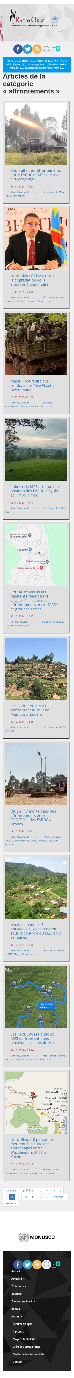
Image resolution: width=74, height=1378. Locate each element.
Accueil (15, 1271)
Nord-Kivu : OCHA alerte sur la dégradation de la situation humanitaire (34, 280)
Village (16, 954)
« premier (11, 1190)
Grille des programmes (27, 1346)
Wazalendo (34, 406)
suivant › (59, 1197)
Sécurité (14, 191)
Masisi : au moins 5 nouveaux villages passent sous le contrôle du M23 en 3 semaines (35, 931)
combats (47, 402)
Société (14, 621)
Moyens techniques (25, 1339)
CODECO (9, 840)
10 (25, 1197)
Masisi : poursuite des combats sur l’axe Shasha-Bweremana (33, 385)
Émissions (17, 1286)
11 (33, 1197)
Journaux (17, 1293)
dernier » (10, 1203)
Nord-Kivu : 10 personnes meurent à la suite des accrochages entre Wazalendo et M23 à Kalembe (32, 1148)
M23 (61, 191)
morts (43, 1173)
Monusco (55, 836)
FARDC (8, 195)
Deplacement (44, 301)
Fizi (6, 625)
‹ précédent (28, 1190)
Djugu (49, 840)
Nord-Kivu (35, 1059)
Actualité (24, 191)
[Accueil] (34, 18)
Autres (15, 1316)
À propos (18, 1331)
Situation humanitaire (53, 621)
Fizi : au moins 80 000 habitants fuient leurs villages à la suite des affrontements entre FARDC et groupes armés (34, 600)
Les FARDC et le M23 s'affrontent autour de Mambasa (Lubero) (29, 710)
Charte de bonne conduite (29, 1354)
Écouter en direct (22, 1301)
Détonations (19, 195)
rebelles (9, 1173)
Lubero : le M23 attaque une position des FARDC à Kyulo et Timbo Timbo (35, 491)
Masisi (49, 406)
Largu (33, 840)
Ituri (56, 840)
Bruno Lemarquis (27, 301)
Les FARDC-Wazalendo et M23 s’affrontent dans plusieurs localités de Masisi (34, 1038)
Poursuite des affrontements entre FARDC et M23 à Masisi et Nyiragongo (35, 174)
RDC (27, 625)
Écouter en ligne (22, 1324)
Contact (17, 1361)
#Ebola (15, 1309)
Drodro (41, 840)
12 (41, 1197)
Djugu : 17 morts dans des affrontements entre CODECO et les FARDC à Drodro (33, 818)
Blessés (51, 1173)
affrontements (50, 191)
